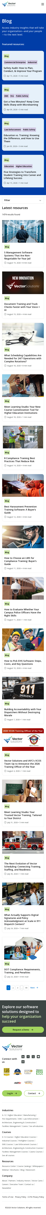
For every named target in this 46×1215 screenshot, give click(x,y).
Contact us (29, 1184)
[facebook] (28, 1056)
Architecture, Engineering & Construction (19, 1122)
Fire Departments (9, 1119)
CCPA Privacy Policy (36, 1197)
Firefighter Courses (26, 1140)
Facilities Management (11, 1126)
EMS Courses (7, 1144)
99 (26, 988)
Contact (32, 1093)
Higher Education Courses (25, 1137)
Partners (12, 1180)
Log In (10, 1093)
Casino (25, 1126)
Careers (5, 1184)
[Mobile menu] (42, 4)
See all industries (36, 1126)
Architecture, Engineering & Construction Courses (22, 1148)
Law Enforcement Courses (26, 1144)
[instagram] (23, 1061)
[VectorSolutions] (11, 4)
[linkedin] (23, 1056)
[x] (33, 1056)
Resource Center (9, 1166)
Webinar (5, 1170)
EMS (20, 1119)
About (4, 1180)
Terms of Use (7, 1197)
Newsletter (6, 1188)
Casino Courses (36, 1151)
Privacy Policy (20, 1197)
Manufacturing (29, 1115)
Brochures (14, 1170)
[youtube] (38, 1056)
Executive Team (16, 1184)
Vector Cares (37, 1180)
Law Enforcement (30, 1119)
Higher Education (15, 1115)
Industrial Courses (9, 1140)
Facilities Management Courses (15, 1151)
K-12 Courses (7, 1137)
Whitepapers (38, 1166)
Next (32, 987)
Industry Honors (23, 1180)
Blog (22, 1170)
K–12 (4, 1115)
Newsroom (30, 1170)
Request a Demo (21, 1029)
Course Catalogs (24, 1166)
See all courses (8, 1155)
